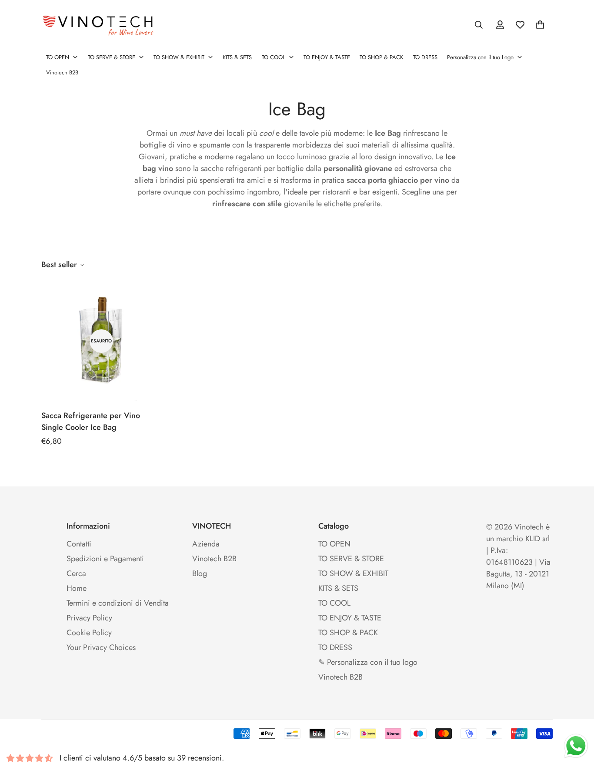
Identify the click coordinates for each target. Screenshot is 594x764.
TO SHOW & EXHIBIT (353, 573)
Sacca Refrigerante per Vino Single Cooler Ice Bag (90, 421)
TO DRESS (335, 647)
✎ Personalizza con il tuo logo (367, 662)
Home (77, 588)
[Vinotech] (100, 24)
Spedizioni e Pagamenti (105, 558)
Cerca (76, 573)
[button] (540, 25)
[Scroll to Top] (577, 717)
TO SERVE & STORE (351, 558)
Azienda (206, 544)
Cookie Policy (89, 632)
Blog (199, 573)
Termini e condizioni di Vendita (118, 603)
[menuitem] (62, 57)
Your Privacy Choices (101, 647)
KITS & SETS (338, 588)
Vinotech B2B (214, 558)
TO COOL (334, 603)
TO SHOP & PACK (348, 632)
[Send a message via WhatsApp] (576, 746)
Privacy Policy (89, 617)
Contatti (79, 544)
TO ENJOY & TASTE (349, 617)
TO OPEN (334, 544)
